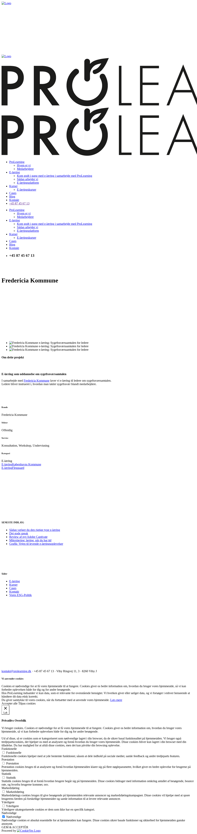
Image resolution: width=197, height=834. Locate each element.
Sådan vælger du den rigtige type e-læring (34, 530)
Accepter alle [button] (10, 703)
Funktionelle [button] (9, 748)
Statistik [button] (6, 773)
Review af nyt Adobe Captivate (28, 536)
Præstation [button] (8, 759)
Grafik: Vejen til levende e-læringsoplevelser (36, 543)
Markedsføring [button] (10, 788)
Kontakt (14, 591)
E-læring (14, 581)
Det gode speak (18, 533)
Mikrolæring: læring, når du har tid (30, 540)
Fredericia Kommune (36, 380)
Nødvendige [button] (9, 813)
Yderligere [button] (8, 802)
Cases (12, 588)
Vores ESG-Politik (20, 595)
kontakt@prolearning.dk (16, 671)
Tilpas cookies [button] (27, 703)
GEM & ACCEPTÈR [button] (15, 827)
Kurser (13, 584)
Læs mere (116, 700)
